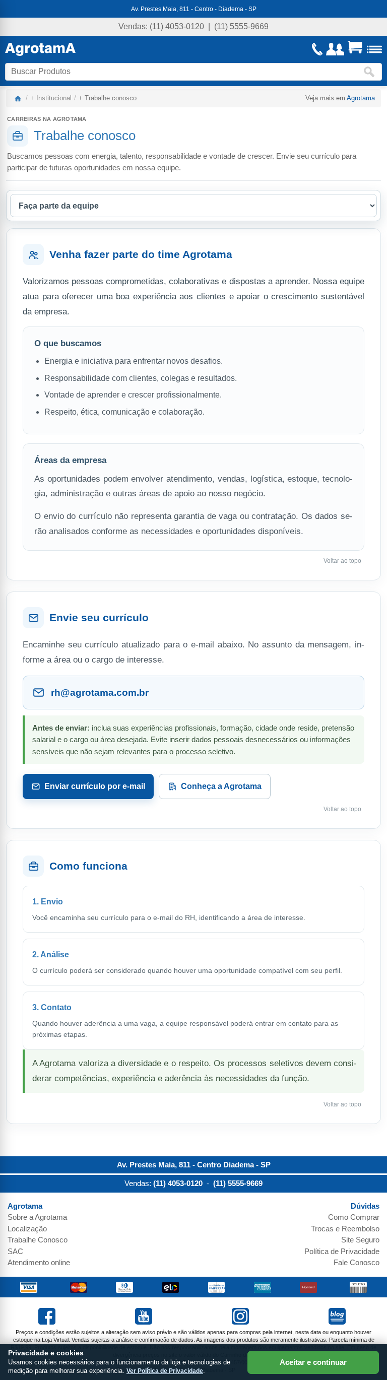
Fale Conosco (356, 1262)
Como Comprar (353, 1217)
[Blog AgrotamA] (339, 1322)
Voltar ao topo (342, 560)
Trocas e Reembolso (345, 1228)
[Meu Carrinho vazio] (355, 49)
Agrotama (361, 98)
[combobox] (184, 72)
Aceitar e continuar (313, 1362)
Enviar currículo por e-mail (94, 786)
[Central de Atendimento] (317, 49)
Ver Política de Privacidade (164, 1370)
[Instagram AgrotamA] (242, 1322)
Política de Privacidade (341, 1251)
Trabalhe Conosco (38, 1239)
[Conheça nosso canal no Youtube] (145, 1322)
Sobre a (37, 1217)
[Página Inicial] (40, 49)
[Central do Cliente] (335, 49)
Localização (27, 1228)
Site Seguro (360, 1239)
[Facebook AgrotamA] (48, 1322)
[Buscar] (371, 71)
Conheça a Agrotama (221, 786)
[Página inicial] (17, 98)
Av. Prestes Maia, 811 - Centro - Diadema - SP (193, 9)
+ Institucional (51, 98)
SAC (15, 1251)
